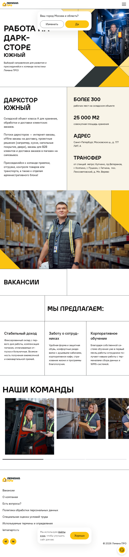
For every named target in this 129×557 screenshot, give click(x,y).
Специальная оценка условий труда (25, 516)
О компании (10, 497)
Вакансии (9, 490)
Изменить (52, 24)
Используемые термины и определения (28, 523)
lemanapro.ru (11, 530)
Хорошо (79, 535)
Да (77, 24)
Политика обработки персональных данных (30, 510)
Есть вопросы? (12, 503)
